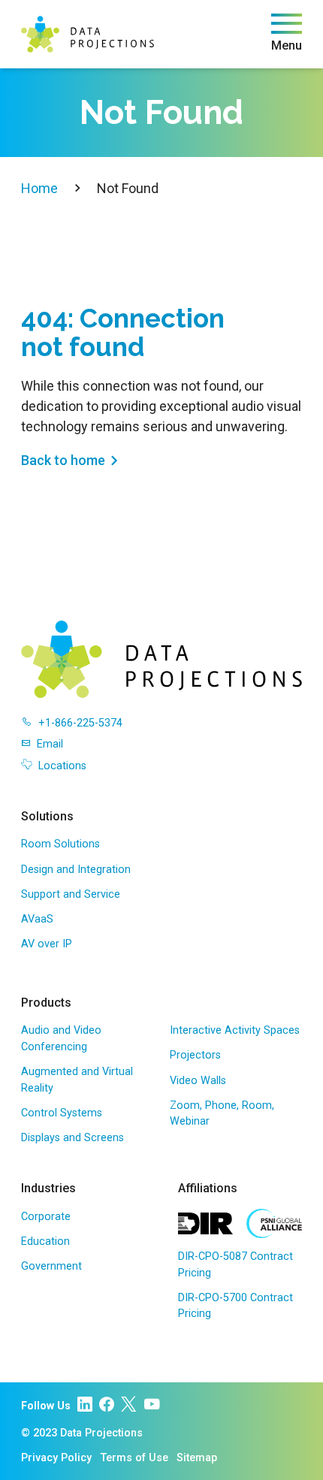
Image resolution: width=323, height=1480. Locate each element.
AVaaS (37, 919)
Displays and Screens (72, 1137)
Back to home (63, 460)
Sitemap (197, 1457)
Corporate (46, 1216)
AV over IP (46, 944)
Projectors (195, 1055)
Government (51, 1266)
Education (45, 1241)
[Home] (87, 34)
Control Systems (61, 1113)
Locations (62, 766)
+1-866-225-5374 (80, 723)
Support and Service (70, 894)
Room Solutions (60, 844)
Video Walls (198, 1080)
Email (50, 744)
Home (39, 188)
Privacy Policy (56, 1457)
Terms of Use (134, 1457)
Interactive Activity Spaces (235, 1030)
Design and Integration (76, 869)
